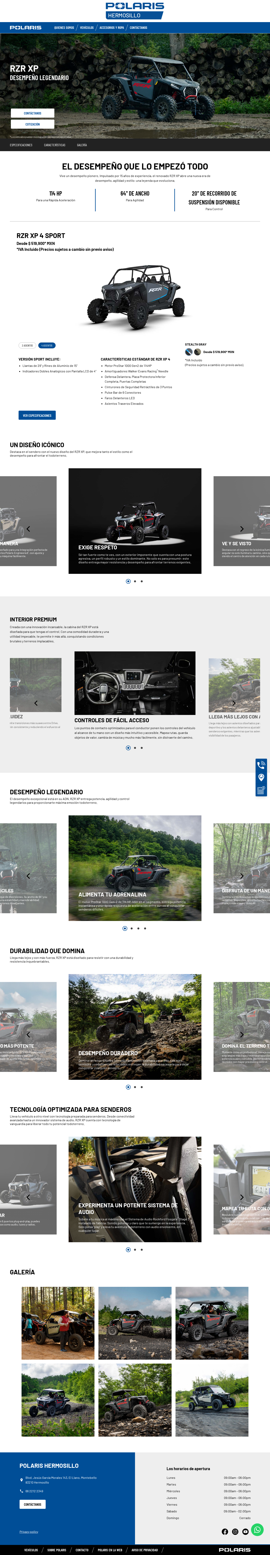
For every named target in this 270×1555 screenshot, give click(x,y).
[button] (28, 528)
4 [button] (145, 928)
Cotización (32, 124)
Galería (82, 145)
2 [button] (135, 581)
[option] (135, 521)
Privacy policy (29, 1531)
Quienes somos (64, 27)
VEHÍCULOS (31, 1550)
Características (54, 145)
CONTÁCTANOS (32, 1504)
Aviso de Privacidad (145, 1550)
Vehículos (87, 27)
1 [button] (128, 581)
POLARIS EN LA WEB (110, 1550)
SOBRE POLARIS (56, 1550)
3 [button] (141, 581)
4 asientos (47, 345)
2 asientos (27, 345)
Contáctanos (138, 27)
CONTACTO (82, 1550)
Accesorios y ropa (112, 27)
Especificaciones (21, 145)
